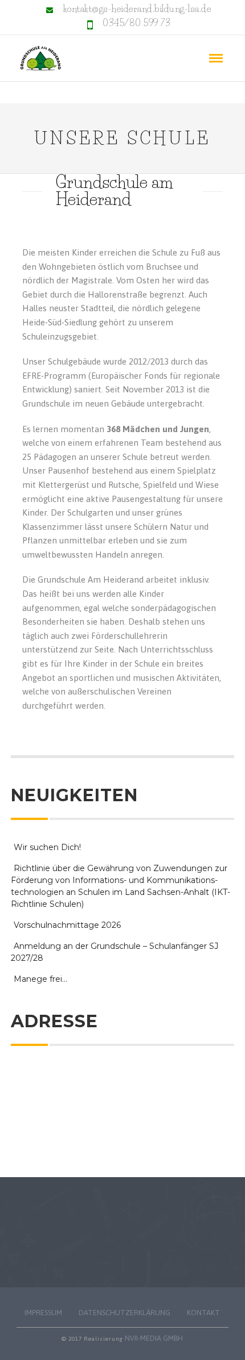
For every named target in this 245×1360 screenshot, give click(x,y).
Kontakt (203, 1312)
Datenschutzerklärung (124, 1312)
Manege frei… (40, 979)
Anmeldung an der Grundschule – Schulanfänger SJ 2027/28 (114, 952)
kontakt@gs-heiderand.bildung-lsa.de (137, 8)
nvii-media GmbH (154, 1338)
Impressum (43, 1312)
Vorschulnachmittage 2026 (67, 925)
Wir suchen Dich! (47, 847)
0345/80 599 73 (136, 22)
